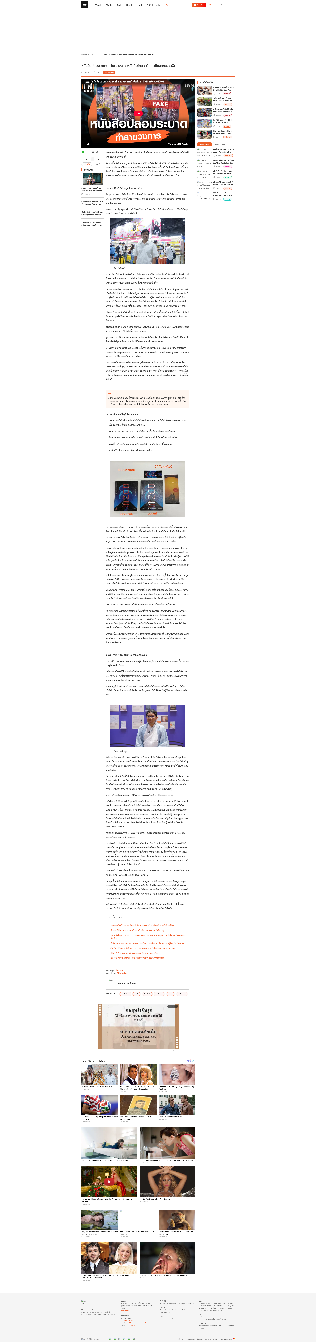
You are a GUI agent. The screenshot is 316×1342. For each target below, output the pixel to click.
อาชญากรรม (220, 1305)
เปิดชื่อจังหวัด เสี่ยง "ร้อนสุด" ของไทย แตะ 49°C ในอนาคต (223, 172)
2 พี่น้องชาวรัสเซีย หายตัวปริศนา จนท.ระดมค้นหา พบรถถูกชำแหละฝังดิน (91, 223)
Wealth (167, 1310)
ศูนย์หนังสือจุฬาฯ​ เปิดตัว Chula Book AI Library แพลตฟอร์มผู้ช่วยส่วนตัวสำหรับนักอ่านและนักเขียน (147, 937)
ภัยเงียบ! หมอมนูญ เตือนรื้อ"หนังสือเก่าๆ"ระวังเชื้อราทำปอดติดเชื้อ (137, 957)
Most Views (204, 144)
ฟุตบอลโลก (219, 1319)
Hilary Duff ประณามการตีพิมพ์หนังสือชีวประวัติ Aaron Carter (135, 953)
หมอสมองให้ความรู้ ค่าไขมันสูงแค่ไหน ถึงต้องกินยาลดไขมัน (223, 161)
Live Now (200, 5)
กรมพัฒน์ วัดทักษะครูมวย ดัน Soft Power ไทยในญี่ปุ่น (223, 132)
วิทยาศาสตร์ (202, 1305)
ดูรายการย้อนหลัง (172, 1303)
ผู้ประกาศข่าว (183, 1303)
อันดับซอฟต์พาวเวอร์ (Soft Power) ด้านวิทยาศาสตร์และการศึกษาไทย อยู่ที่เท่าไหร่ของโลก (147, 943)
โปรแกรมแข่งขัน (211, 1317)
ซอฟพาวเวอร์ (182, 994)
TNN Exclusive (95, 54)
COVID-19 (202, 1310)
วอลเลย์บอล (203, 1319)
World (227, 93)
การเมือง (230, 1303)
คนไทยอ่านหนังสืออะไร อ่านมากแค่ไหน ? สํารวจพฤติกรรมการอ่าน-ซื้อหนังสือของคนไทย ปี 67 (223, 121)
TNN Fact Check (210, 1308)
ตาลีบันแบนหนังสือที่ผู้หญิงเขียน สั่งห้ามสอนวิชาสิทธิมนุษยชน (223, 110)
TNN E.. (228, 155)
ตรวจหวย (231, 1326)
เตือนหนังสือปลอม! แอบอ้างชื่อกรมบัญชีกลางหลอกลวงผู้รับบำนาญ (137, 930)
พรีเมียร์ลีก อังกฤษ (223, 1317)
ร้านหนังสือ (147, 994)
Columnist (175, 1319)
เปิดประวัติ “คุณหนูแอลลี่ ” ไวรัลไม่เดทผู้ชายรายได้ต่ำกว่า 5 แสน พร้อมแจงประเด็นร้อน (224, 183)
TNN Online (122, 973)
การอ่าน (170, 994)
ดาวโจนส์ (229, 1308)
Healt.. (228, 166)
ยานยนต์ (201, 1308)
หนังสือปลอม (125, 994)
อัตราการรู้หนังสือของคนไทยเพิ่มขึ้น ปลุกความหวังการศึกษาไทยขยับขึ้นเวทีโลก (142, 925)
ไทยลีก (226, 1319)
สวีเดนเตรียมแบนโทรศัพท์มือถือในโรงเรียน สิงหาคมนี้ (223, 88)
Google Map (125, 1310)
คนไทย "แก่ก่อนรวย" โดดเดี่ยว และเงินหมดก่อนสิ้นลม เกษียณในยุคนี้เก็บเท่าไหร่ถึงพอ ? (91, 189)
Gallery (220, 1310)
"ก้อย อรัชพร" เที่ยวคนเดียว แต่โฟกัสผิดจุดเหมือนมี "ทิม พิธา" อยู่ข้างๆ (223, 99)
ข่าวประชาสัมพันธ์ (212, 1310)
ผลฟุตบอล (202, 1317)
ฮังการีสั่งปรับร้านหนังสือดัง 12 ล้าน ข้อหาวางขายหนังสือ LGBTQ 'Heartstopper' (142, 948)
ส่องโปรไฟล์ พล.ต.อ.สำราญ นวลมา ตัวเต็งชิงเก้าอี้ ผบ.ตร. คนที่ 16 (223, 150)
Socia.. (228, 188)
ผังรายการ (191, 1303)
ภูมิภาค (232, 1305)
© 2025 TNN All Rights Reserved (220, 1339)
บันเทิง (227, 1305)
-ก (86, 159)
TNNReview (222, 1326)
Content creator (165, 1319)
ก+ (99, 159)
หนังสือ (136, 994)
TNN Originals (165, 1312)
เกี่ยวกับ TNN (180, 1339)
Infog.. (227, 126)
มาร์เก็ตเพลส (159, 994)
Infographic (221, 1308)
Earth (227, 177)
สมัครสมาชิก (224, 5)
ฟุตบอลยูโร (211, 1319)
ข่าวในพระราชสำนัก (204, 1303)
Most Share (220, 144)
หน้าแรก (84, 54)
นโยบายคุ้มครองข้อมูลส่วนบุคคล (197, 1339)
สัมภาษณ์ (119, 970)
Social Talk (211, 1305)
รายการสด (163, 1303)
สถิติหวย (201, 1328)
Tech (228, 199)
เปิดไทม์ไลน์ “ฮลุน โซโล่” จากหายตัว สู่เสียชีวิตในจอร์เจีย (92, 213)
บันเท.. (227, 104)
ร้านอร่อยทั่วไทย (204, 1326)
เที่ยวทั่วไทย (213, 1326)
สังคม (228, 137)
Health (174, 1310)
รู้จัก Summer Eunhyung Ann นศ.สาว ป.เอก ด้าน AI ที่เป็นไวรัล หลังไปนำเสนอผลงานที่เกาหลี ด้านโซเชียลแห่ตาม (223, 194)
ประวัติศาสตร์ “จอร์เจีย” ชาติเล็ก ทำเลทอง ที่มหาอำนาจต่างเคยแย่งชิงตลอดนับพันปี (92, 202)
